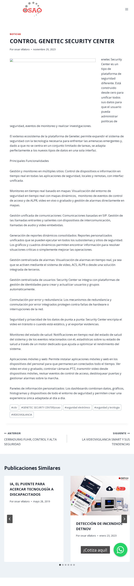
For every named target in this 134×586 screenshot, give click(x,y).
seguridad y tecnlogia (107, 407)
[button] (120, 550)
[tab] (60, 565)
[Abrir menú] (126, 9)
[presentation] (100, 495)
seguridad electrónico (77, 407)
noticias (15, 34)
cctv (14, 407)
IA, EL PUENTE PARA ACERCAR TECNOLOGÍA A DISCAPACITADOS (32, 489)
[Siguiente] (124, 519)
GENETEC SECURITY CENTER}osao (40, 407)
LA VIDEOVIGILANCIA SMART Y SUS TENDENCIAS (106, 439)
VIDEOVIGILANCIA (21, 414)
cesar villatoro (22, 49)
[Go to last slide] (10, 519)
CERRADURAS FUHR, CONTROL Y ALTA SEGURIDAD (30, 439)
